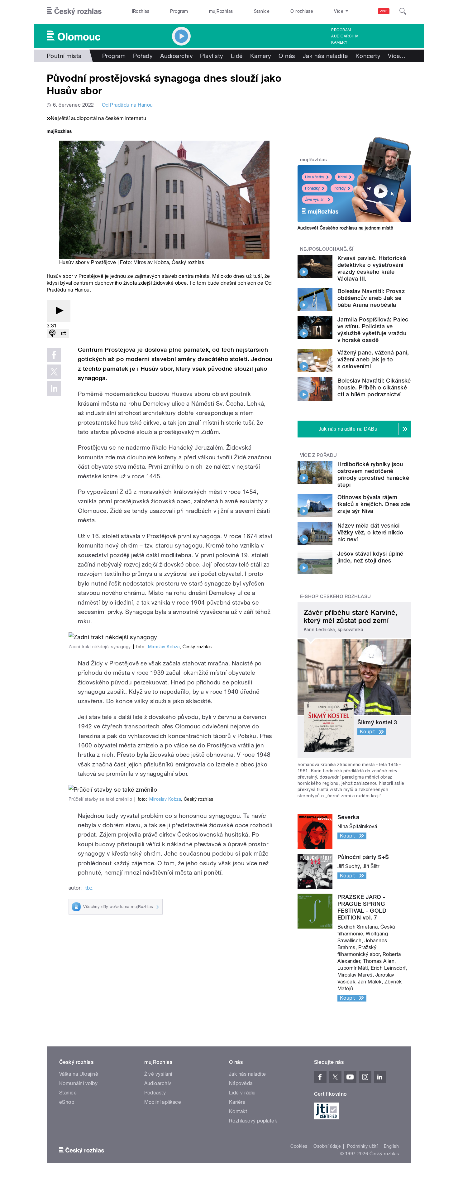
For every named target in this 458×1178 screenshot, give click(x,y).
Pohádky (312, 188)
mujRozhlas (221, 11)
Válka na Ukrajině (78, 1074)
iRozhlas (141, 11)
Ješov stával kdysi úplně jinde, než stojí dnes (370, 557)
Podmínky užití (362, 1146)
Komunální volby (78, 1083)
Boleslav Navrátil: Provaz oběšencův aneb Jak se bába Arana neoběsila (371, 298)
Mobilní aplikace (162, 1102)
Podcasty (155, 1093)
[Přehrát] (58, 311)
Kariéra (237, 1102)
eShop (66, 1102)
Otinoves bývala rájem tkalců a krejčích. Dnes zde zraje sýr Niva (373, 504)
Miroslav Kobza (151, 262)
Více (397, 55)
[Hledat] (402, 11)
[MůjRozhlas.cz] (59, 132)
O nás (287, 55)
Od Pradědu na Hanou (127, 105)
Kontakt (238, 1111)
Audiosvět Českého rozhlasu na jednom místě (345, 227)
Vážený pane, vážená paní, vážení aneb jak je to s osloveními (373, 359)
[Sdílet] (63, 333)
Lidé (237, 55)
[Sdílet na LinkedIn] (54, 388)
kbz (88, 888)
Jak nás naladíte (325, 55)
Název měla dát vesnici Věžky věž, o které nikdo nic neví (370, 532)
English (391, 1146)
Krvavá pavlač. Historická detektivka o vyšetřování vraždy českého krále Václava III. (371, 268)
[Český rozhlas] (74, 11)
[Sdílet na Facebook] (54, 355)
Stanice (262, 11)
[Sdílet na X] (54, 372)
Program (179, 11)
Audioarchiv (344, 36)
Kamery (339, 42)
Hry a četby (314, 177)
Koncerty (368, 55)
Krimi (342, 177)
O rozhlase (301, 11)
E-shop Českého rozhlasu (335, 596)
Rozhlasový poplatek (253, 1121)
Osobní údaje (327, 1146)
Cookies (298, 1146)
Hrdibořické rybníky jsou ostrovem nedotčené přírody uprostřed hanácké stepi (373, 474)
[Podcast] (52, 333)
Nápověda (241, 1083)
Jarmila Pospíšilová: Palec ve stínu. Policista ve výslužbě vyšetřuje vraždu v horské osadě (372, 329)
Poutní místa (64, 55)
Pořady (143, 55)
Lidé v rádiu (242, 1093)
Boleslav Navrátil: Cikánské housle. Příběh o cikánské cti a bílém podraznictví (374, 387)
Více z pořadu (318, 455)
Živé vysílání (315, 199)
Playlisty (211, 55)
